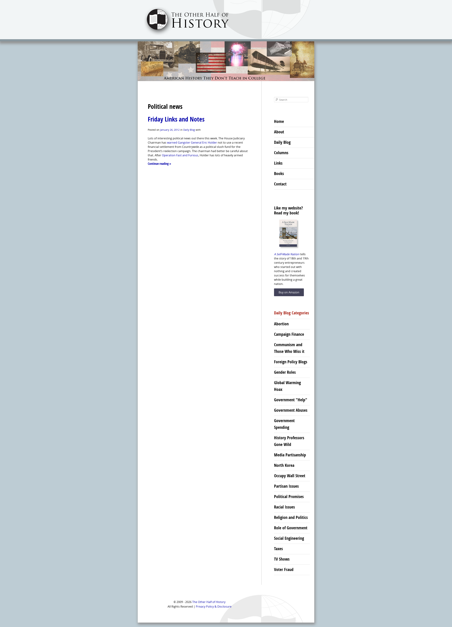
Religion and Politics (291, 517)
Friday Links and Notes (176, 119)
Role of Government (290, 528)
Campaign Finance (289, 334)
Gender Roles (285, 372)
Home (279, 121)
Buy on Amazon (289, 292)
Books (279, 173)
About (279, 132)
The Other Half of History (208, 602)
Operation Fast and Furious (180, 155)
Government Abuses (290, 410)
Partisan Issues (286, 486)
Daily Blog (189, 129)
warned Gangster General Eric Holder (192, 142)
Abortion (281, 324)
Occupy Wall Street (289, 475)
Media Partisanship (290, 455)
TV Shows (282, 559)
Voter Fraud (283, 569)
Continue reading (159, 163)
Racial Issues (284, 507)
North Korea (284, 465)
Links (278, 163)
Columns (281, 152)
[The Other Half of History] (183, 35)
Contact (280, 184)
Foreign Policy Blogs (290, 362)
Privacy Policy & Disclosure (213, 606)
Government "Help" (290, 400)
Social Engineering (289, 538)
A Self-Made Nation (286, 254)
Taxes (278, 548)
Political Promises (289, 496)
